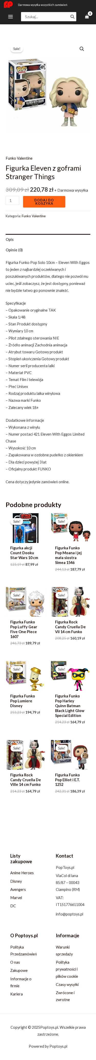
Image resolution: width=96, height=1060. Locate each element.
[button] (82, 49)
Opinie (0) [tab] (14, 250)
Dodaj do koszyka (44, 201)
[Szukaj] (72, 16)
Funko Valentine (19, 158)
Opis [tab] (10, 239)
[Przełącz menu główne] (10, 16)
